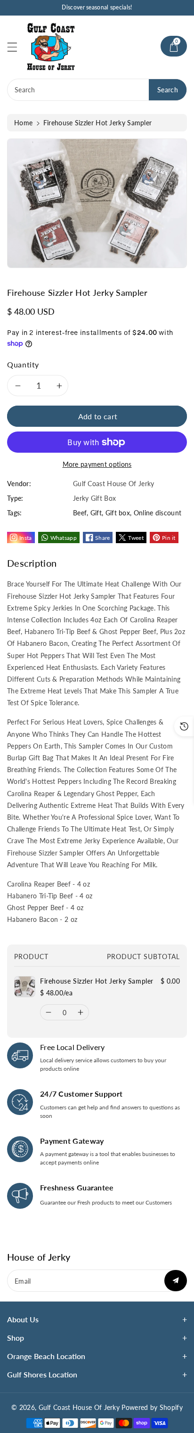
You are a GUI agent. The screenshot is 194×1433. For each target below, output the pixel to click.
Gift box (117, 513)
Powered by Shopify (151, 1407)
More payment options (97, 464)
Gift (96, 513)
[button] (16, 47)
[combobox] (97, 89)
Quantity (23, 364)
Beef (80, 513)
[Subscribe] (175, 1280)
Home (23, 123)
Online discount (158, 513)
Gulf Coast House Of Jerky (79, 1407)
